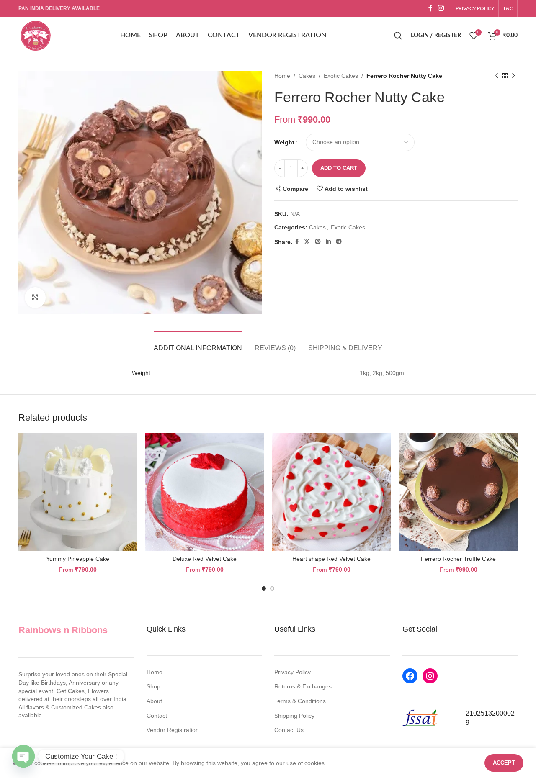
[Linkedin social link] (328, 241)
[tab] (198, 344)
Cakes (307, 75)
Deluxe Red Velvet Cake (205, 558)
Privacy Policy (292, 672)
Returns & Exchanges (303, 686)
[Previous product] (496, 76)
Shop (153, 686)
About (154, 701)
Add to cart (338, 168)
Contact (157, 715)
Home (282, 75)
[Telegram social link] (338, 241)
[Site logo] (35, 35)
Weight (284, 142)
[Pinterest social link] (317, 241)
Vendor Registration (173, 730)
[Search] (398, 35)
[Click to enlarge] (35, 297)
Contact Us (289, 730)
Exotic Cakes (341, 75)
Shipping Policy (294, 715)
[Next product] (513, 76)
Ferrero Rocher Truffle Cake (458, 558)
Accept (504, 763)
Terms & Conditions (300, 701)
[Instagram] (430, 675)
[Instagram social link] (441, 8)
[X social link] (307, 241)
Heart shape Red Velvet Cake (331, 558)
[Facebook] (409, 675)
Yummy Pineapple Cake (77, 558)
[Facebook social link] (430, 8)
